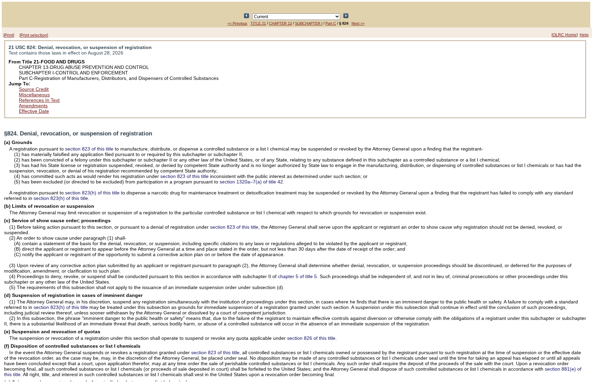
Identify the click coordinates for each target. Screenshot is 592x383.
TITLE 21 (258, 23)
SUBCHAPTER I (308, 23)
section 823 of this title (89, 149)
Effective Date (34, 111)
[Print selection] (34, 35)
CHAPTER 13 (280, 23)
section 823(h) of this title (92, 192)
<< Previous (237, 23)
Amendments (33, 105)
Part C (330, 23)
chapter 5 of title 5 (297, 276)
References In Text (39, 100)
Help (584, 35)
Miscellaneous (34, 94)
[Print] (8, 35)
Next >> (358, 23)
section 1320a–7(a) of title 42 (251, 181)
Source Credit (34, 89)
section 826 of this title (311, 338)
